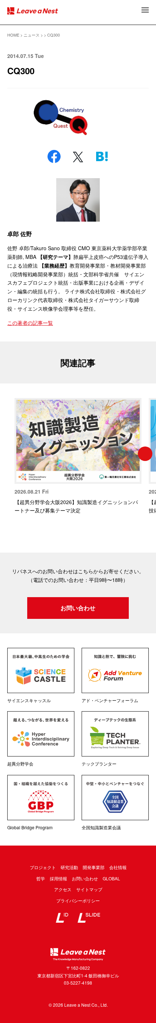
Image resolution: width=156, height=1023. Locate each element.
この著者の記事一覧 (30, 322)
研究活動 (69, 867)
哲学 (40, 878)
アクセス (62, 889)
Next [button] (145, 453)
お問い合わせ (78, 608)
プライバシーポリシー (78, 900)
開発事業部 (93, 867)
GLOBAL (111, 878)
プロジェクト (43, 867)
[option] (78, 456)
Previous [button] (11, 453)
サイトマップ (89, 889)
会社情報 (118, 867)
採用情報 (58, 878)
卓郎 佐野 (19, 234)
